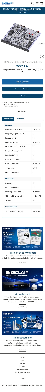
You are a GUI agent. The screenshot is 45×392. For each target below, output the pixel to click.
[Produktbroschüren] (22, 323)
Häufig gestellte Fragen (22, 372)
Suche (22, 357)
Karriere (22, 363)
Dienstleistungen (22, 369)
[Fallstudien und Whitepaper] (22, 238)
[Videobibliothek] (22, 279)
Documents (20, 118)
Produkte (22, 366)
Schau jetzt (22, 306)
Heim (5, 62)
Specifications (8, 118)
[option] (22, 10)
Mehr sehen (22, 262)
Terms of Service (22, 378)
